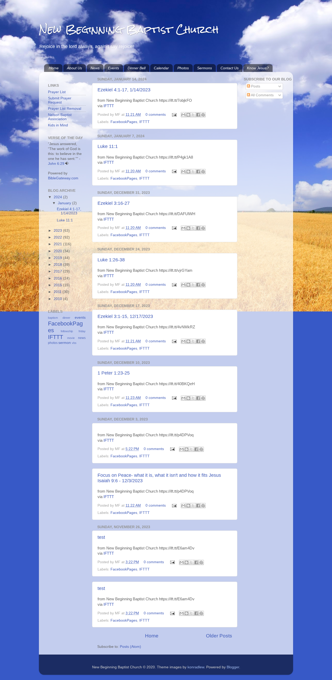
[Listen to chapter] (67, 164)
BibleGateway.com (63, 178)
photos (53, 343)
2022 (58, 237)
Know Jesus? (258, 68)
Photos (183, 68)
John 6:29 (56, 164)
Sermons (204, 68)
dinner (66, 317)
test (101, 537)
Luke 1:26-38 (111, 259)
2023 (58, 231)
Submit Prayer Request (59, 100)
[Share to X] (193, 114)
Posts (255, 86)
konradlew (196, 667)
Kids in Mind (58, 125)
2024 (58, 197)
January (65, 203)
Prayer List (57, 92)
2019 (58, 258)
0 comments (156, 115)
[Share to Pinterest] (203, 114)
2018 (58, 265)
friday (82, 331)
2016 (58, 278)
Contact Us (229, 68)
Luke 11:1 (108, 146)
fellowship (67, 331)
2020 (58, 251)
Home (54, 68)
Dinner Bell (137, 68)
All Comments (262, 95)
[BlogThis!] (188, 114)
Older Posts (219, 635)
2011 (58, 292)
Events (113, 68)
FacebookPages (123, 122)
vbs (74, 342)
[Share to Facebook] (198, 114)
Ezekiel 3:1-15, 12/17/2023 (125, 316)
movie (71, 337)
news (82, 338)
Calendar (161, 68)
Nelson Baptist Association (60, 117)
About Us (74, 68)
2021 (58, 244)
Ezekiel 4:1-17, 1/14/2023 (124, 89)
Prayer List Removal (64, 109)
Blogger (233, 667)
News (95, 68)
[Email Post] (174, 115)
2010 (58, 299)
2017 (58, 271)
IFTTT (108, 106)
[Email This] (183, 114)
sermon (64, 343)
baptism (53, 317)
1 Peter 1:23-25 (114, 373)
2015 (58, 285)
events (80, 317)
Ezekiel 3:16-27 (114, 203)
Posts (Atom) (130, 647)
